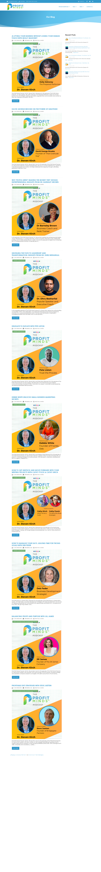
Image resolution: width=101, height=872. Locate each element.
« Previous (12, 755)
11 (25, 755)
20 (39, 755)
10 (24, 755)
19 (37, 755)
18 (36, 755)
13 (28, 755)
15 (31, 755)
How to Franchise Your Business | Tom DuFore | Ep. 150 (80, 55)
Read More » (67, 43)
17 (34, 755)
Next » (41, 755)
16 (33, 755)
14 (30, 755)
